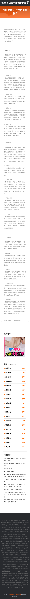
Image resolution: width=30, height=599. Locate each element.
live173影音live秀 (18, 548)
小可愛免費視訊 (8, 550)
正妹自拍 (16, 377)
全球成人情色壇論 (10, 578)
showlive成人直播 (20, 582)
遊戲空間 (16, 416)
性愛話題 (16, 385)
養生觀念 (16, 434)
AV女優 (16, 447)
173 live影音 (5, 520)
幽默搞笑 (16, 399)
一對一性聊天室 (8, 468)
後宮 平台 (15, 550)
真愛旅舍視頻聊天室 (7, 548)
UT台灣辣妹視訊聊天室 (22, 545)
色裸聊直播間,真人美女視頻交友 (12, 575)
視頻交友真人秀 (22, 585)
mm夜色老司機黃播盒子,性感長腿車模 (13, 541)
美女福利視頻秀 (20, 578)
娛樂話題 (16, 420)
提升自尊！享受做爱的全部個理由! (14, 489)
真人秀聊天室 (13, 585)
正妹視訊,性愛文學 (7, 571)
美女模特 (16, 372)
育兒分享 (16, 429)
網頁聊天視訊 (24, 568)
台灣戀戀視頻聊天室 (10, 545)
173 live (20, 580)
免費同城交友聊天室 (7, 527)
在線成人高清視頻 (12, 573)
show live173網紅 (23, 550)
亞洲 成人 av (19, 536)
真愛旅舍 (14, 580)
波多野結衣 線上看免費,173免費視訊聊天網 (13, 557)
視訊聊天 (16, 442)
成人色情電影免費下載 (17, 587)
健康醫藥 (16, 438)
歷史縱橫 (16, 403)
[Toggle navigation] (27, 2)
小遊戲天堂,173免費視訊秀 (21, 555)
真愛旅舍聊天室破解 (20, 543)
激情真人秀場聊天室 (14, 520)
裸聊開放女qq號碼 (17, 522)
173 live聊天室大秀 (17, 571)
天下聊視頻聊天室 (9, 471)
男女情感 (16, 390)
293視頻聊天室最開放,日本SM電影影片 (18, 525)
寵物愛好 (16, 425)
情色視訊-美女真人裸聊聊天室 (10, 552)
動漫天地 (16, 412)
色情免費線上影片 (21, 564)
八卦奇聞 (16, 394)
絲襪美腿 (16, 368)
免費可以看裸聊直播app (15, 594)
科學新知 (16, 407)
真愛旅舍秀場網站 (8, 529)
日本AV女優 (16, 381)
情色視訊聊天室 (18, 529)
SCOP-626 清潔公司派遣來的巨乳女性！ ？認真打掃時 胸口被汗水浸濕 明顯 (15, 495)
